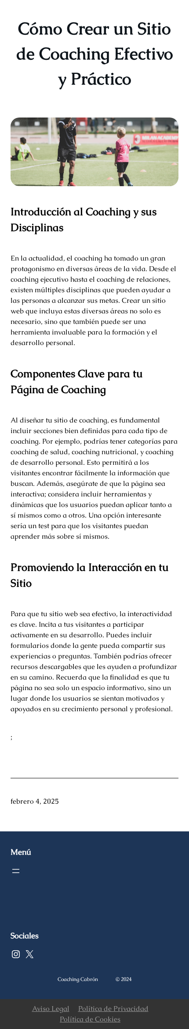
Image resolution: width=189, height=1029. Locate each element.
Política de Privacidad (113, 1008)
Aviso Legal (50, 1008)
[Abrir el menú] (16, 871)
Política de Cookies (90, 1019)
